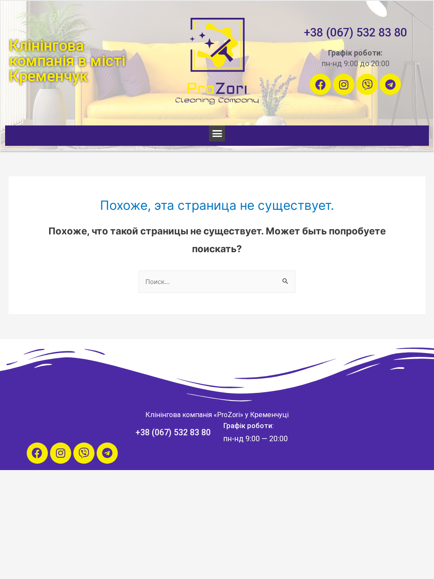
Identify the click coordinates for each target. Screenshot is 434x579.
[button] (217, 133)
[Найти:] (217, 282)
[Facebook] (320, 84)
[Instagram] (343, 84)
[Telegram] (390, 84)
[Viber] (367, 84)
